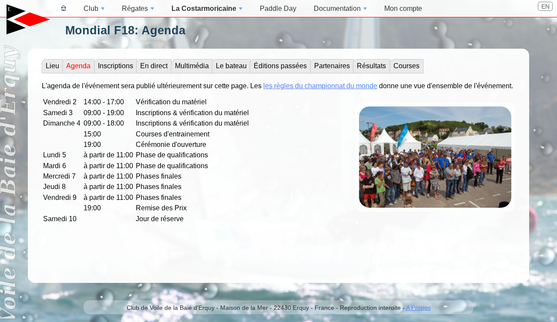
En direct (154, 66)
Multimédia (192, 66)
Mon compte (403, 8)
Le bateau (231, 66)
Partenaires (332, 66)
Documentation (337, 8)
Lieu (52, 66)
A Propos (418, 308)
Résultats (371, 66)
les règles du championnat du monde (320, 86)
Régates (135, 8)
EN (545, 6)
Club (91, 8)
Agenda (78, 66)
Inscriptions (115, 66)
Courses (406, 66)
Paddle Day (278, 8)
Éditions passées (280, 66)
